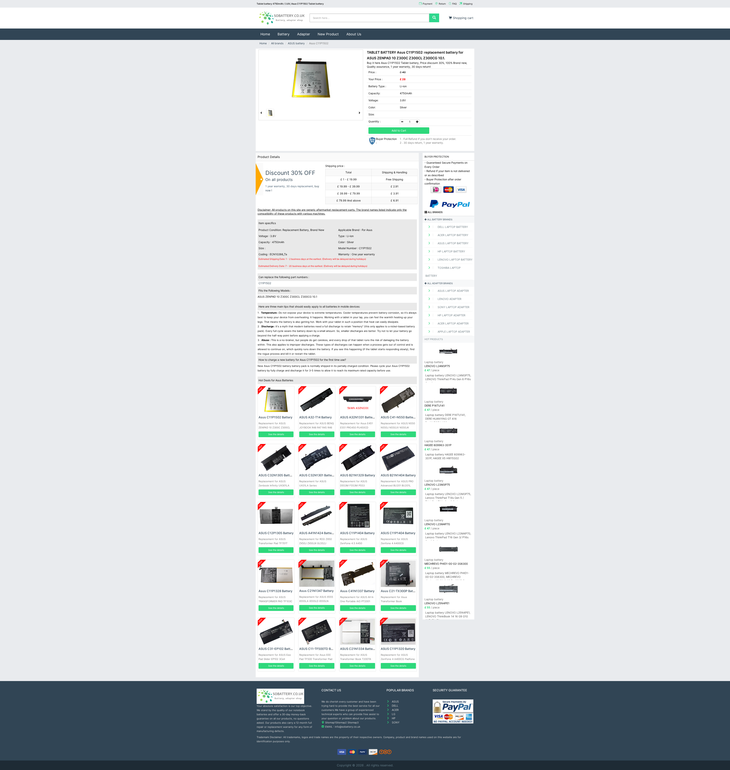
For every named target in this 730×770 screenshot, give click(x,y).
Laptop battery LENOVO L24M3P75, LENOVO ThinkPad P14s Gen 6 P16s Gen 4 (448, 378)
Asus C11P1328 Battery (275, 591)
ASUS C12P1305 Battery (276, 533)
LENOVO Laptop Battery (454, 259)
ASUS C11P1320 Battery (398, 649)
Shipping (467, 3)
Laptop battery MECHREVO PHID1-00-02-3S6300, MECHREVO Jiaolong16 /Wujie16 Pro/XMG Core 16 (447, 575)
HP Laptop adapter (451, 315)
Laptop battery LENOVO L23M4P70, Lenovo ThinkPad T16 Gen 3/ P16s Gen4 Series (448, 536)
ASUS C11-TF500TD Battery (319, 649)
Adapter (303, 34)
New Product (328, 34)
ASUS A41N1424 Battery (316, 533)
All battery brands (439, 219)
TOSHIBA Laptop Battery (443, 271)
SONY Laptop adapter (453, 307)
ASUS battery (296, 43)
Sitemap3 (353, 722)
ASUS (395, 701)
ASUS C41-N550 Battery (398, 417)
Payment (427, 3)
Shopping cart (462, 18)
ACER (395, 709)
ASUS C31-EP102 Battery (277, 649)
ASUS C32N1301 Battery (317, 475)
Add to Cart (399, 130)
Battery (284, 34)
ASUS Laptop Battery (452, 243)
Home (267, 34)
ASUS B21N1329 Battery (357, 475)
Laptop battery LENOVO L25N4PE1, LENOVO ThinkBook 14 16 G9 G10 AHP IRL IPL (447, 615)
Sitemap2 (341, 722)
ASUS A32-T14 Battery (315, 417)
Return (442, 3)
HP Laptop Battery (451, 251)
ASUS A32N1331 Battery (357, 417)
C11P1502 (265, 283)
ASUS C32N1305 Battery (276, 475)
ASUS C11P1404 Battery (357, 533)
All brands (277, 43)
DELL (394, 705)
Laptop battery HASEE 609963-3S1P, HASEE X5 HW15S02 (445, 456)
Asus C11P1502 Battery (275, 417)
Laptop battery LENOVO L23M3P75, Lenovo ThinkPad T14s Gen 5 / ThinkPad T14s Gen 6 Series (448, 496)
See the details (276, 434)
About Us (353, 34)
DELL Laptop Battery (452, 226)
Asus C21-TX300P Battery (400, 591)
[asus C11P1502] (310, 78)
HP (393, 718)
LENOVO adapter (449, 299)
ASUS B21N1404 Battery (398, 475)
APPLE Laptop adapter (453, 331)
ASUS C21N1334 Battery (357, 649)
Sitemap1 (330, 722)
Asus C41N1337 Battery (357, 591)
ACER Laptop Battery (452, 235)
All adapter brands (440, 283)
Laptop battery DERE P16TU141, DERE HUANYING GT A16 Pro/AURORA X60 (445, 417)
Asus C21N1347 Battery (316, 591)
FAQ (454, 3)
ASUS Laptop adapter (453, 290)
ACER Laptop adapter (453, 323)
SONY (395, 722)
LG (393, 714)
